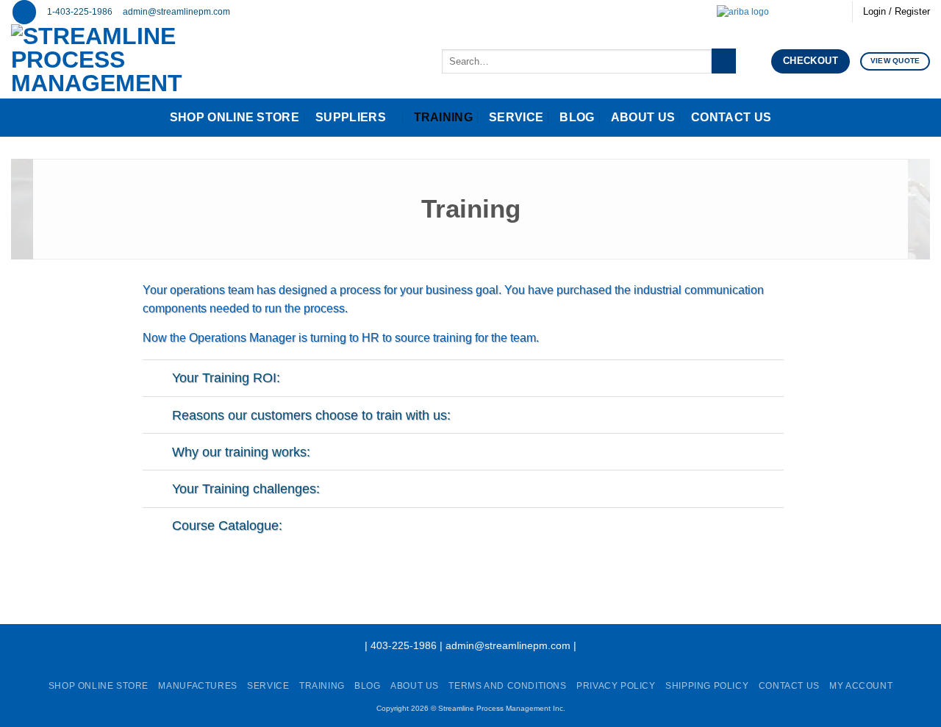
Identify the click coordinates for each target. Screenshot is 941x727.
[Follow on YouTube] (833, 12)
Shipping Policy (706, 686)
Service (516, 117)
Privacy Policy (616, 686)
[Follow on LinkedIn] (819, 12)
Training (443, 117)
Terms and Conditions (507, 686)
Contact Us (731, 117)
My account (860, 686)
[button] (24, 12)
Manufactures (197, 686)
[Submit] (724, 61)
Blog (576, 117)
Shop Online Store (234, 117)
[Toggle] (157, 379)
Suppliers (350, 117)
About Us (643, 117)
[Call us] (805, 12)
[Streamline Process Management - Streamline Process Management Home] (142, 61)
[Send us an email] (791, 12)
